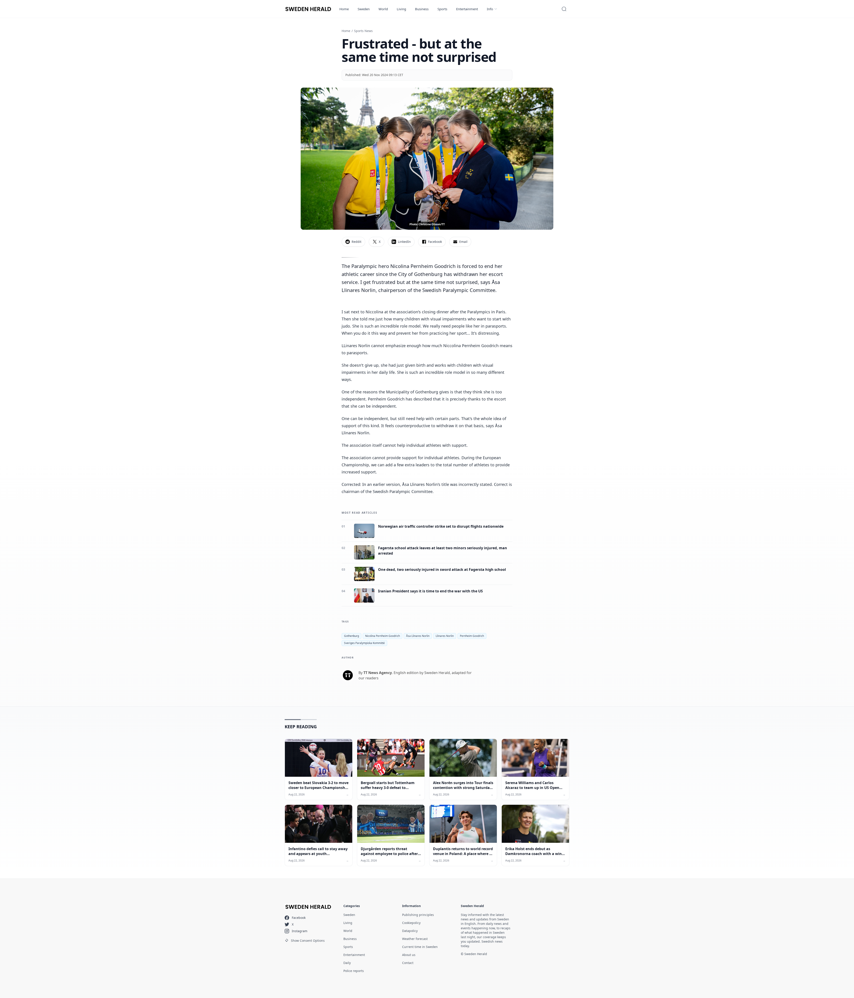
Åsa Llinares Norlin (417, 636)
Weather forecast (415, 939)
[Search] (564, 9)
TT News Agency (377, 672)
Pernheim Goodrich (472, 636)
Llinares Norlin (445, 636)
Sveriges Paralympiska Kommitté (364, 643)
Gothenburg (351, 636)
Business (422, 9)
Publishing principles (418, 915)
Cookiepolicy (411, 923)
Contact (407, 963)
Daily (347, 963)
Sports (442, 9)
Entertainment (467, 9)
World (383, 9)
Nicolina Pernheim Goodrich (382, 636)
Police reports (353, 971)
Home (344, 9)
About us (408, 955)
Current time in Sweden (420, 947)
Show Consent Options (308, 940)
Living (401, 9)
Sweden (364, 9)
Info (490, 9)
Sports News (363, 31)
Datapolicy (410, 931)
